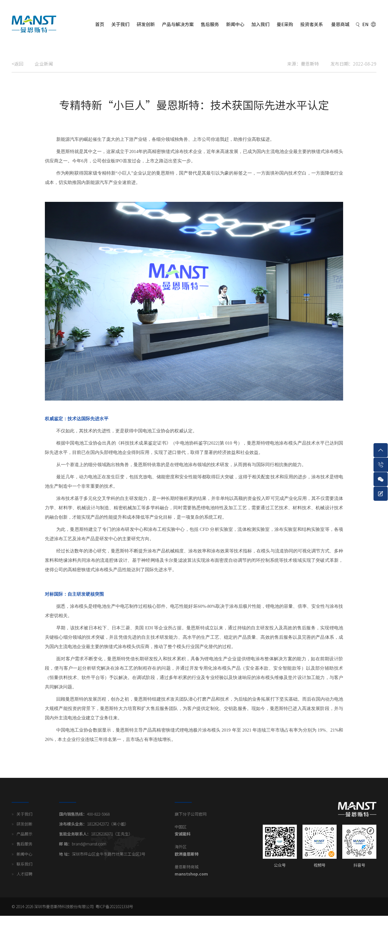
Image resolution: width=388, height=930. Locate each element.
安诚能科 (183, 834)
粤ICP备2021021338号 (114, 906)
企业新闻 (44, 63)
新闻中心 (235, 24)
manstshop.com (191, 874)
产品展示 (24, 834)
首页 (99, 24)
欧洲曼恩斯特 (187, 854)
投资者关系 (311, 24)
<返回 (17, 63)
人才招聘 (24, 874)
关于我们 (120, 24)
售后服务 (210, 24)
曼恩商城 (340, 24)
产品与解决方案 (178, 24)
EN (365, 24)
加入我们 (260, 24)
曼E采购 (285, 24)
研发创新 (146, 24)
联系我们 (24, 864)
